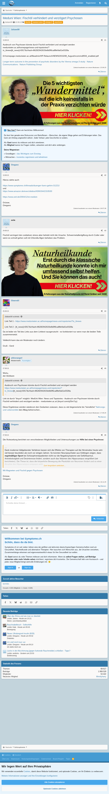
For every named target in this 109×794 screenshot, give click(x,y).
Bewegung (11, 630)
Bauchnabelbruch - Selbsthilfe (19, 625)
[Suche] (105, 3)
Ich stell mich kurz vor (16, 642)
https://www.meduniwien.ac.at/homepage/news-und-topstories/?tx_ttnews (48, 321)
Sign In (10, 568)
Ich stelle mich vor (14, 647)
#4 (105, 311)
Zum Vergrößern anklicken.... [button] (55, 466)
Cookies (7, 755)
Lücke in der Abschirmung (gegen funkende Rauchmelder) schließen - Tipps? (38, 651)
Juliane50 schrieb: (12, 317)
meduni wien (38, 22)
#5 (105, 368)
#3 (105, 230)
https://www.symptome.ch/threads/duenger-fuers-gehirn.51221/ (31, 185)
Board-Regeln (58, 759)
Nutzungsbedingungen (30, 759)
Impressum (15, 759)
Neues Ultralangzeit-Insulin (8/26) (20, 633)
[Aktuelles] (100, 3)
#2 (105, 175)
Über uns (5, 759)
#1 (105, 40)
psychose (58, 22)
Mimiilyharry (101, 676)
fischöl (28, 22)
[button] (7, 497)
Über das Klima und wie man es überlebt (23, 616)
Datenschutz (46, 759)
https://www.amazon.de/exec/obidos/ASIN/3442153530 (27, 191)
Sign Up (27, 568)
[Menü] (4, 3)
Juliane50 (9, 22)
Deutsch (17, 755)
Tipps (68, 759)
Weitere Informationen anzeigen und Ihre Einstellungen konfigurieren (29, 776)
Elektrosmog (12, 656)
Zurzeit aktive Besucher (13, 579)
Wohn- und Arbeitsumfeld (17, 621)
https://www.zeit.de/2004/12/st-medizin (20, 197)
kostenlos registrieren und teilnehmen (32, 157)
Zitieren (103, 72)
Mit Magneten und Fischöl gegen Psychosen (23, 470)
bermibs (6, 584)
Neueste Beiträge (10, 611)
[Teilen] (101, 40)
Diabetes (10, 638)
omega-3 (48, 22)
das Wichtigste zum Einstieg (29, 154)
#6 (105, 435)
